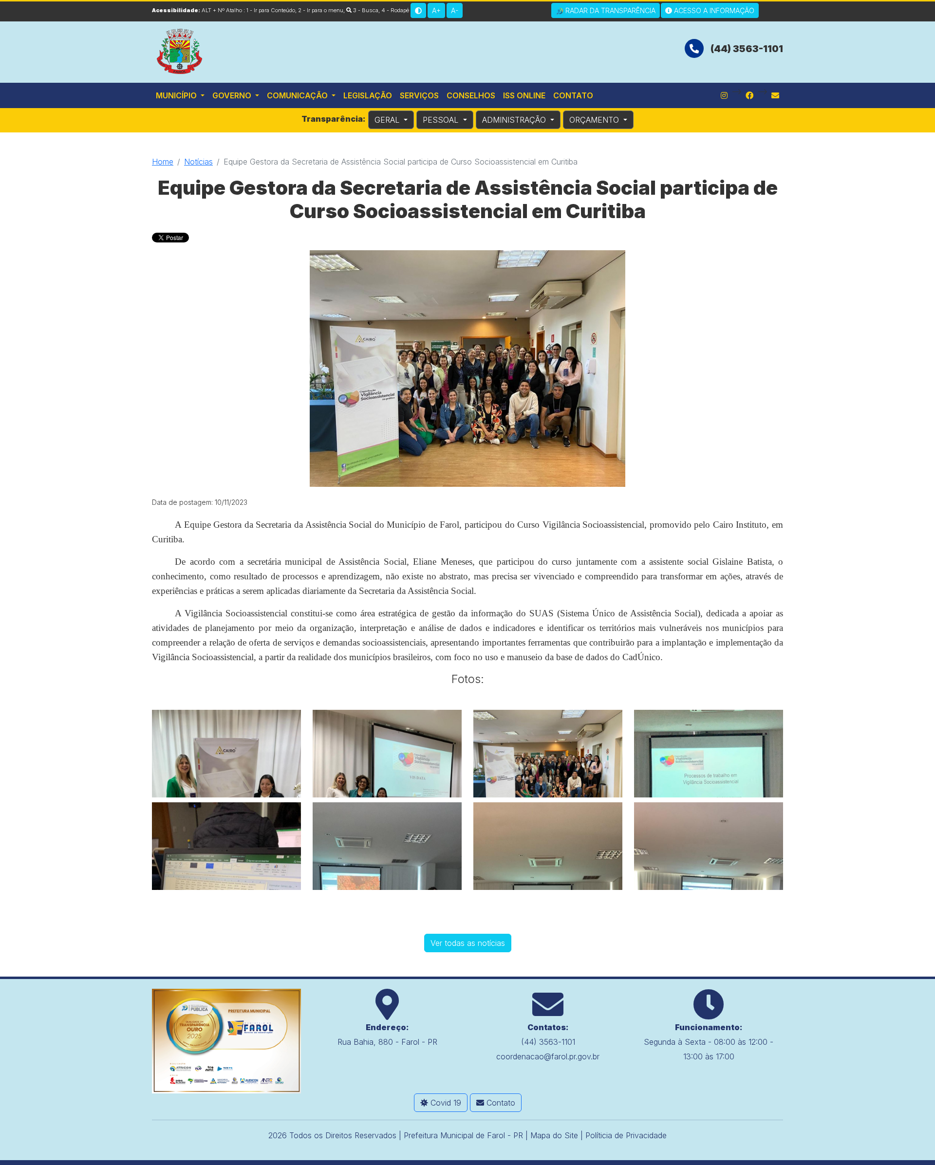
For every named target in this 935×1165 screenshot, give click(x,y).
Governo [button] (232, 95)
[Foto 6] (387, 846)
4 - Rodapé (395, 10)
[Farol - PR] (226, 1040)
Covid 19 (444, 1103)
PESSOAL (442, 120)
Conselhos (471, 95)
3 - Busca (365, 10)
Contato (573, 95)
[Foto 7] (547, 846)
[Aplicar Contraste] (418, 10)
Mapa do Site (554, 1135)
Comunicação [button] (298, 95)
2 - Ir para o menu (320, 10)
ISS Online (524, 95)
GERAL (388, 120)
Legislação (367, 95)
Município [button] (177, 95)
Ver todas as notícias (467, 943)
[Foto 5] (226, 846)
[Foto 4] (708, 753)
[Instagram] (724, 95)
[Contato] (775, 95)
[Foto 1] (226, 753)
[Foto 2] (387, 753)
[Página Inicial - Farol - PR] (180, 50)
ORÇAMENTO (595, 120)
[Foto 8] (708, 846)
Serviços (419, 95)
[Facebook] (749, 95)
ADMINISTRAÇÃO (515, 120)
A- (454, 10)
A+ (436, 10)
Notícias (198, 161)
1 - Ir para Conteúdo (270, 10)
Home (162, 161)
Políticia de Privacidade (626, 1135)
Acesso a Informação (713, 10)
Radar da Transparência (609, 10)
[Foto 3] (547, 753)
